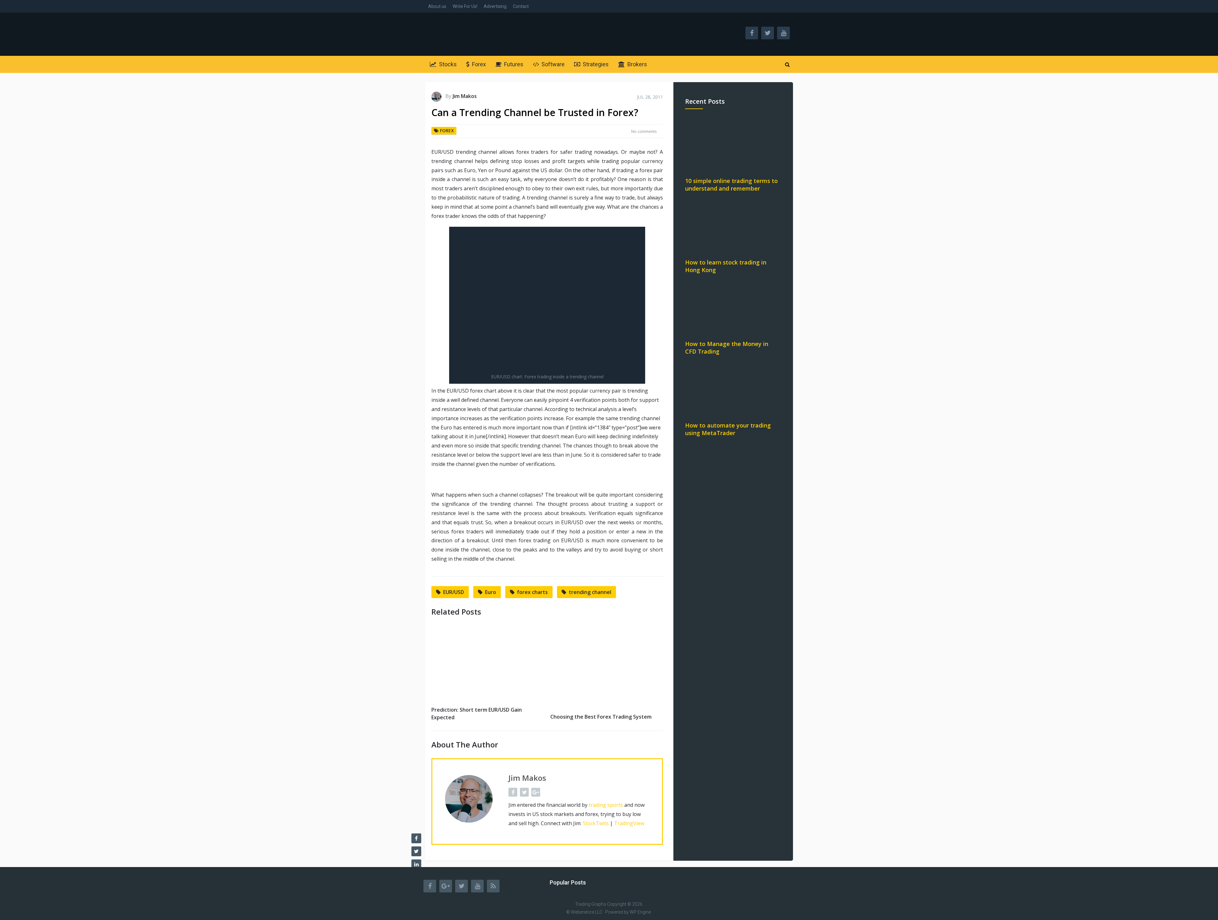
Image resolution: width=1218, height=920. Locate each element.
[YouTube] (477, 886)
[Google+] (445, 886)
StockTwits (596, 823)
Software (552, 64)
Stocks (447, 64)
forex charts (532, 592)
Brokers (636, 64)
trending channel (590, 592)
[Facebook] (429, 886)
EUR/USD (453, 592)
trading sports (606, 804)
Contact (521, 6)
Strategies (595, 64)
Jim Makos (465, 96)
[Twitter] (461, 886)
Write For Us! (465, 6)
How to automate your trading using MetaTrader (728, 429)
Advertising (495, 6)
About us (437, 6)
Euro (490, 592)
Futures (513, 64)
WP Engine (640, 912)
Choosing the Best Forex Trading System (601, 716)
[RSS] (493, 886)
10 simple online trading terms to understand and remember (731, 184)
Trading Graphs (590, 904)
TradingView (629, 823)
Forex (478, 64)
